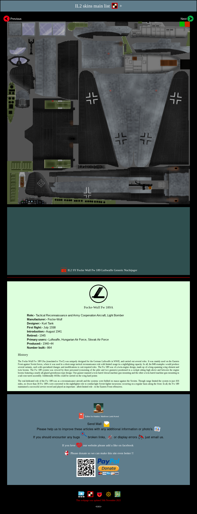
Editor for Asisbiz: (101, 416)
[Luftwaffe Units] (89, 495)
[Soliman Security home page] (98, 495)
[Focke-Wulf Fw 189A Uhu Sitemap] (80, 495)
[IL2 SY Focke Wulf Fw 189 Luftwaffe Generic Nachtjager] (98, 109)
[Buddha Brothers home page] (108, 495)
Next (184, 18)
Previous (16, 18)
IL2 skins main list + (98, 5)
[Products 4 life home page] (117, 495)
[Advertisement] (99, 237)
